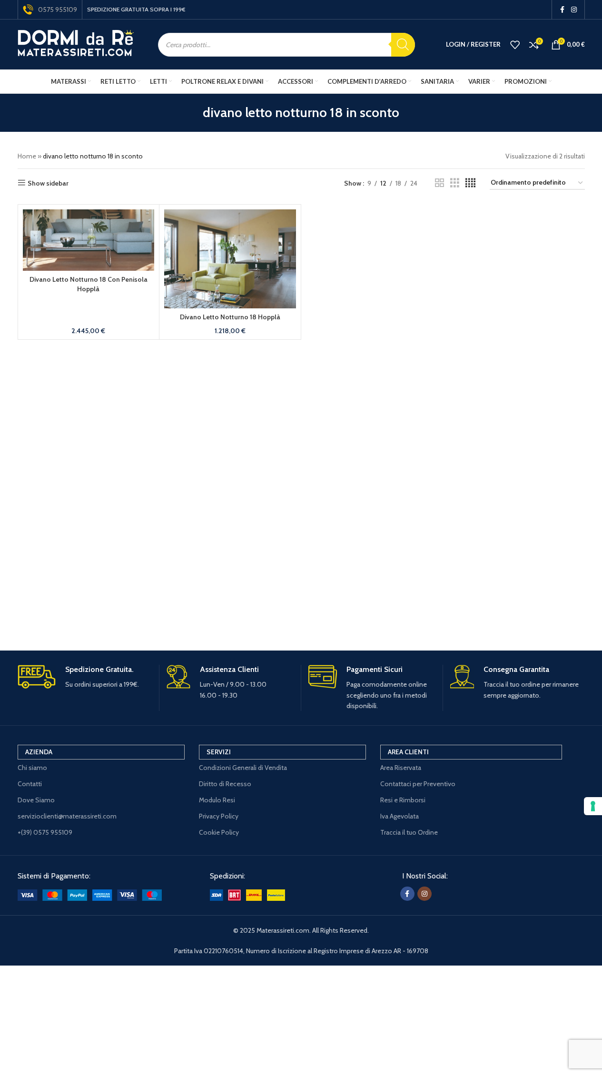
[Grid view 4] (470, 183)
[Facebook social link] (562, 9)
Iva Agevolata (399, 816)
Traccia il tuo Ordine (409, 832)
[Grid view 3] (454, 183)
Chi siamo (32, 767)
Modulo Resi (217, 800)
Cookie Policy (219, 832)
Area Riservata (400, 767)
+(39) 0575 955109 (45, 832)
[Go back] (191, 112)
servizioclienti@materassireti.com (67, 816)
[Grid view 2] (439, 183)
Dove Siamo (36, 800)
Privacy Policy (218, 816)
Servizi (219, 752)
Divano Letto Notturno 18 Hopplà (230, 317)
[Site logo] (76, 43)
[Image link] (90, 894)
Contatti (30, 783)
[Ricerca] (403, 45)
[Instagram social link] (574, 9)
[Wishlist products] (514, 44)
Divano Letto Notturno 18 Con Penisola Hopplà (89, 284)
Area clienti (408, 752)
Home (27, 156)
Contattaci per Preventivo (417, 783)
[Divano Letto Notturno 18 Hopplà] (230, 258)
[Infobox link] (85, 677)
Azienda (38, 752)
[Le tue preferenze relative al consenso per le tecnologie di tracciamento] (593, 806)
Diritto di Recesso (225, 783)
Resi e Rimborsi (402, 800)
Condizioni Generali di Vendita (243, 767)
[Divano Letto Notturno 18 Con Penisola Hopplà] (89, 240)
